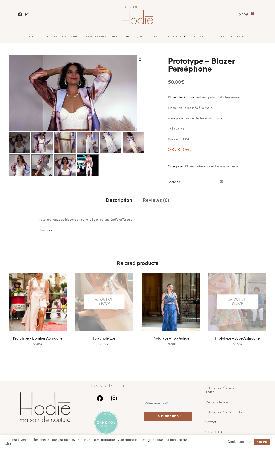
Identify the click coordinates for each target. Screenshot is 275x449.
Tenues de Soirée (101, 36)
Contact (201, 36)
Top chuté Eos (104, 338)
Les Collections (166, 36)
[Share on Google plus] (209, 182)
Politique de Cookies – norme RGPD (225, 390)
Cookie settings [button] (239, 441)
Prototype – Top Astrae (171, 338)
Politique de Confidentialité (224, 412)
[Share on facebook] (184, 182)
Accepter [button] (262, 442)
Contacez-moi (49, 230)
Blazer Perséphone (181, 97)
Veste (234, 166)
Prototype (222, 166)
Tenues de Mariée (61, 36)
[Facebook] (20, 15)
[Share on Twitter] (190, 182)
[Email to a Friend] (221, 182)
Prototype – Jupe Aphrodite (237, 338)
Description (119, 200)
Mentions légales (216, 402)
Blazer (189, 166)
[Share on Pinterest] (215, 182)
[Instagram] (27, 15)
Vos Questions (215, 432)
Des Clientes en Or (235, 36)
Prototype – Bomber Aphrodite (37, 338)
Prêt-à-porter (204, 166)
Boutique (134, 36)
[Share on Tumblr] (203, 182)
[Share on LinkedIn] (196, 182)
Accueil (30, 36)
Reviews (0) (156, 200)
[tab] (119, 200)
